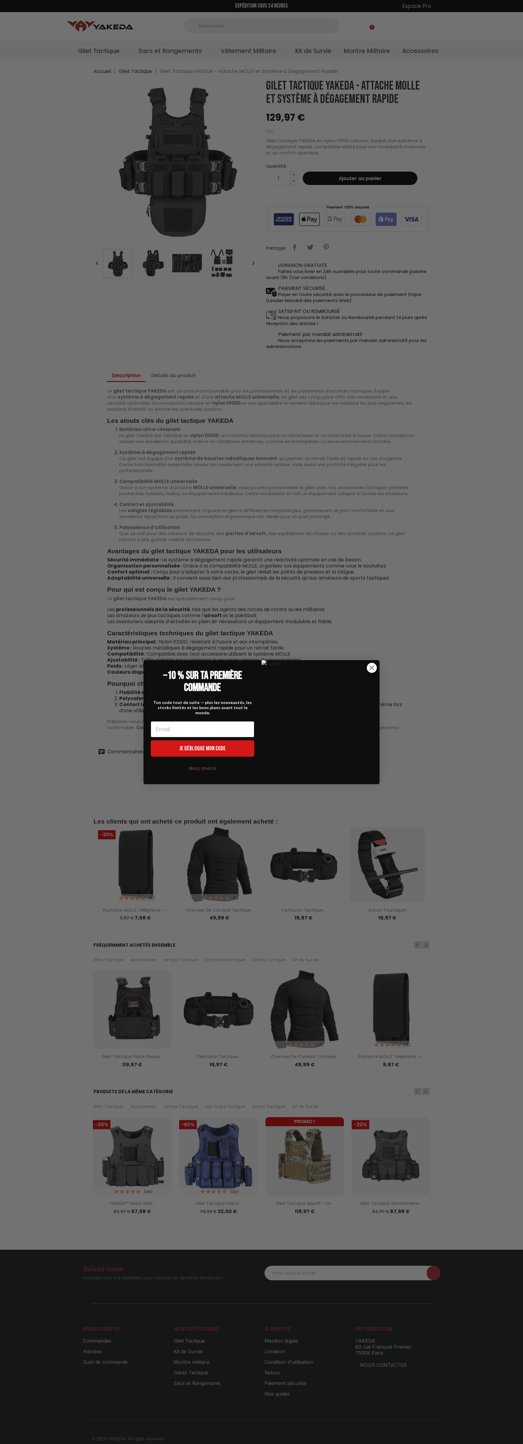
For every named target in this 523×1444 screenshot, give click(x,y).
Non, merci (202, 768)
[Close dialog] (372, 668)
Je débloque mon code (202, 748)
